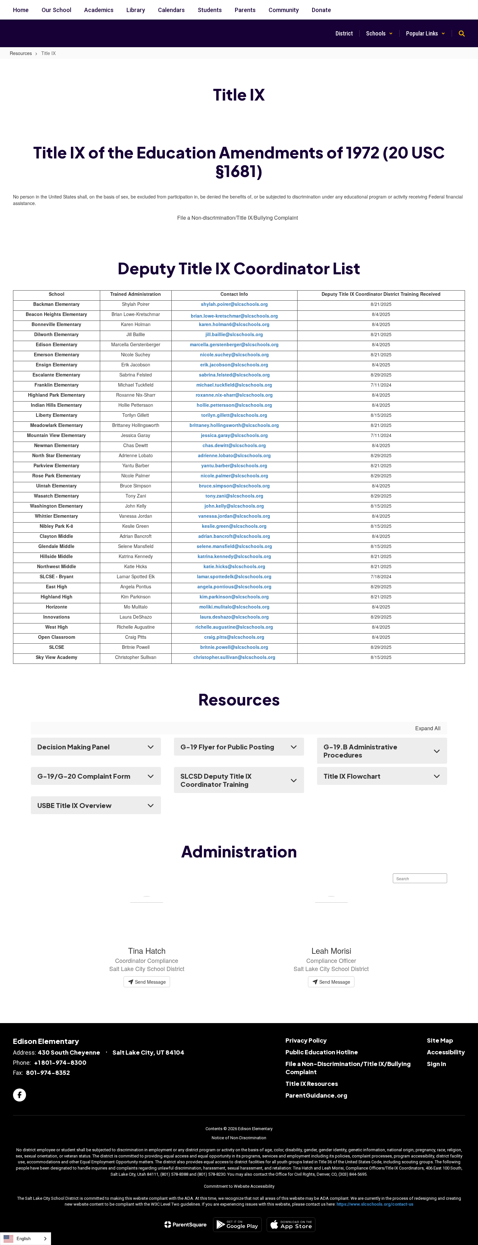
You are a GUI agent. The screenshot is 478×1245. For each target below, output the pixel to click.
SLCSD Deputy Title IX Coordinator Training (216, 780)
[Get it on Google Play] (237, 1224)
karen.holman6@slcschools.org (234, 324)
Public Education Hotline (321, 1052)
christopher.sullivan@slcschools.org (234, 657)
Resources (21, 53)
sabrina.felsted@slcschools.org (234, 374)
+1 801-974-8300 (60, 1062)
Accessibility (446, 1052)
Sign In (436, 1063)
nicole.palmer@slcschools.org (234, 475)
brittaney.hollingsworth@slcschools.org (234, 425)
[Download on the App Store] (291, 1224)
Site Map (440, 1040)
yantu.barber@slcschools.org (234, 465)
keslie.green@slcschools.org (234, 526)
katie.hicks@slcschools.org (234, 566)
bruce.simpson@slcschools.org (234, 485)
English (24, 1238)
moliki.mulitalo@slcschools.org (234, 606)
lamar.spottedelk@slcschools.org (234, 576)
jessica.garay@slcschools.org (234, 435)
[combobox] (25, 1238)
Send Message (150, 981)
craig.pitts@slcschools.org (234, 637)
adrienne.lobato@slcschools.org (234, 455)
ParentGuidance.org (316, 1095)
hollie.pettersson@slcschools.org (234, 405)
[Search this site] (461, 33)
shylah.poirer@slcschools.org (234, 304)
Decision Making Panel (73, 747)
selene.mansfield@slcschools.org (234, 546)
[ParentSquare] (185, 1224)
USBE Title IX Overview (74, 805)
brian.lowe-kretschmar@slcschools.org (234, 315)
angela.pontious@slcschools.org (234, 586)
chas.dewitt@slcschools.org (234, 445)
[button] (379, 33)
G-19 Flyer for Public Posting (227, 747)
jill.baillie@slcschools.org (234, 334)
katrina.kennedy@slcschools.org (234, 556)
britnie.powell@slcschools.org (234, 647)
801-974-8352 (48, 1072)
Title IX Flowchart (352, 776)
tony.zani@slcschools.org (234, 495)
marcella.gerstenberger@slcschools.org (234, 344)
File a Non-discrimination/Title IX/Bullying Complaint (237, 217)
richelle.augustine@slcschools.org (234, 626)
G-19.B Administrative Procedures (360, 751)
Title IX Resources (311, 1083)
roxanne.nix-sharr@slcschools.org (234, 394)
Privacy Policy (306, 1040)
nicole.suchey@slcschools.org (234, 354)
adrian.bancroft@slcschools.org (234, 536)
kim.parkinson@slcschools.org (234, 596)
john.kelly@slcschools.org (234, 505)
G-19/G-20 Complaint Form (83, 776)
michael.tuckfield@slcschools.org (234, 384)
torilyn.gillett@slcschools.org (234, 415)
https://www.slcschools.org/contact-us (375, 1204)
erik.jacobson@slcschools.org (234, 364)
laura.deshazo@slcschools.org (234, 616)
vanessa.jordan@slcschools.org (234, 516)
